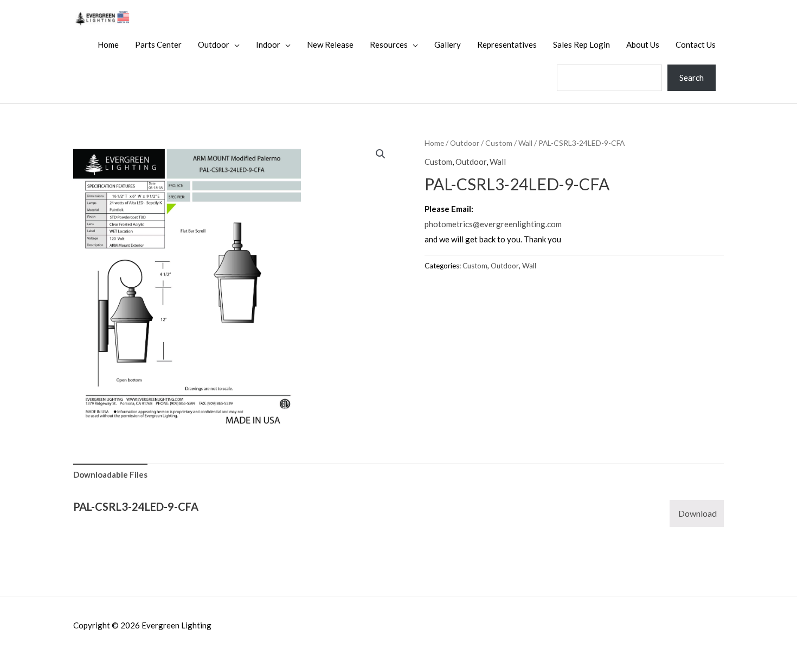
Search (691, 77)
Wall (525, 142)
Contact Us (696, 44)
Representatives (507, 44)
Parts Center (158, 44)
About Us (642, 44)
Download (697, 513)
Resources (389, 44)
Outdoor (213, 44)
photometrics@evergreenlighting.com (493, 224)
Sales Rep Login (581, 44)
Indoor (268, 44)
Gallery (447, 44)
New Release (330, 44)
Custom (498, 142)
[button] (380, 154)
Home (108, 44)
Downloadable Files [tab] (110, 474)
